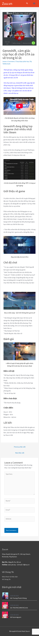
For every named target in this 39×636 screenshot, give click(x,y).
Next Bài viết (19, 453)
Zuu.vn (7, 3)
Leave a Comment (8, 61)
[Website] (19, 519)
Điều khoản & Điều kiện (10, 577)
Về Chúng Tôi (6, 579)
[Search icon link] (27, 4)
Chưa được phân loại (22, 61)
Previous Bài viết (20, 447)
